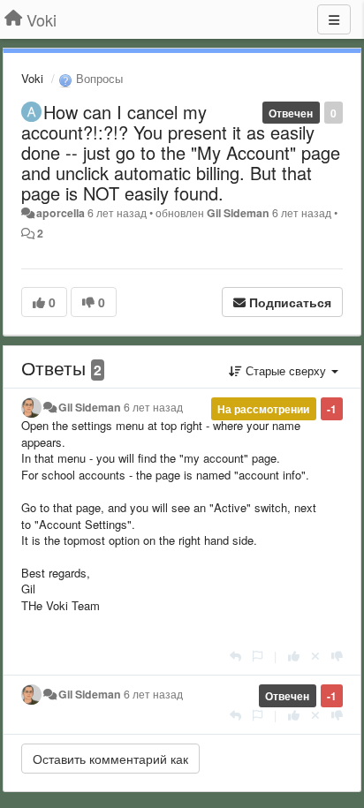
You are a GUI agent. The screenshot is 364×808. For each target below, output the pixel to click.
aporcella (60, 213)
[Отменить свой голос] (315, 655)
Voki (32, 78)
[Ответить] (235, 655)
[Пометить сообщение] (257, 655)
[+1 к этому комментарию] (294, 655)
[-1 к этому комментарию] (337, 655)
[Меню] (334, 19)
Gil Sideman (238, 213)
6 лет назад (153, 407)
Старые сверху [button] (286, 370)
